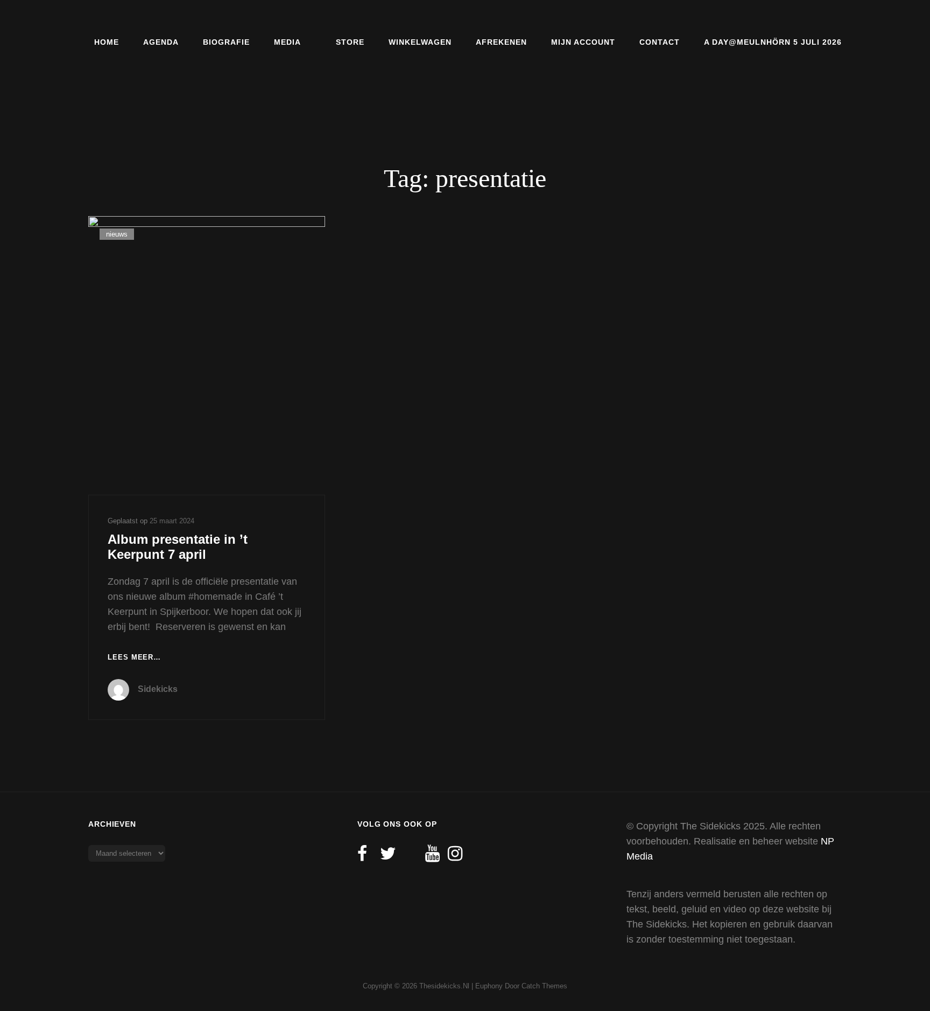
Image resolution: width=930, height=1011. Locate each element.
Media (287, 42)
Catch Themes (544, 986)
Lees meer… (134, 658)
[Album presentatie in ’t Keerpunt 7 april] (206, 355)
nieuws (117, 234)
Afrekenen (501, 42)
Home (106, 42)
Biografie (226, 42)
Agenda (161, 42)
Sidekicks (158, 689)
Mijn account (583, 42)
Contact (659, 42)
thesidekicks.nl (444, 986)
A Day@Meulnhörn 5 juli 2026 (773, 42)
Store (350, 42)
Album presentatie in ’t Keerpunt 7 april (178, 547)
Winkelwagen (420, 42)
